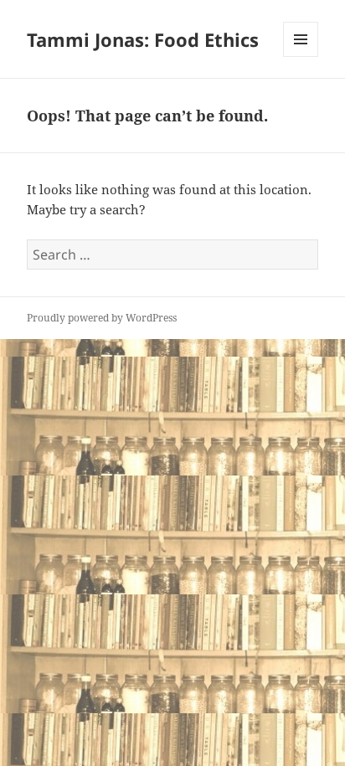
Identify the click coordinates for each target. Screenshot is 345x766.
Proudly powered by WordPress (102, 318)
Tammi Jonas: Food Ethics (143, 39)
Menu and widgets (301, 56)
